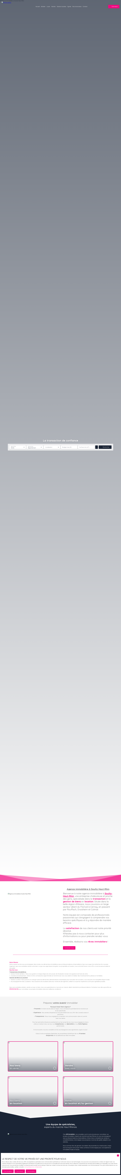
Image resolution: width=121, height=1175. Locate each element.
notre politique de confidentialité (33, 1167)
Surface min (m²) (84, 447)
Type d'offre (13, 446)
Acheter (43, 6)
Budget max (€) (67, 447)
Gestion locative (61, 6)
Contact (85, 6)
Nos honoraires (76, 6)
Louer (48, 6)
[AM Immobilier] (9, 6)
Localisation (48, 447)
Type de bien (30, 446)
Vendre (53, 6)
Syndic (69, 6)
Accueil (38, 6)
